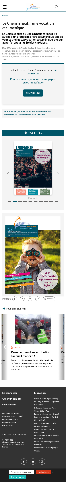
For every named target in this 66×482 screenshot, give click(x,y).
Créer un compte (11, 398)
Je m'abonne (33, 93)
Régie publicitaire (9, 422)
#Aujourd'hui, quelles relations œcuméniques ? (27, 111)
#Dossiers (9, 114)
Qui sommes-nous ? (10, 413)
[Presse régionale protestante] (33, 7)
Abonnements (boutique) (12, 416)
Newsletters (9, 404)
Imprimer (50, 299)
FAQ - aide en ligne (9, 419)
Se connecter (9, 392)
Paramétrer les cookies (22, 472)
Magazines (40, 392)
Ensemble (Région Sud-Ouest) (46, 414)
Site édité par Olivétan (14, 434)
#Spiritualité (38, 114)
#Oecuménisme (23, 114)
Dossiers (5, 16)
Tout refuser (43, 472)
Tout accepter (17, 477)
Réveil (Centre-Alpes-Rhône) (46, 398)
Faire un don (7, 425)
